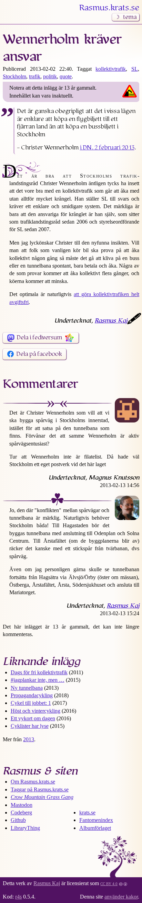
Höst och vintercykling (35, 711)
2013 (28, 739)
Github (18, 820)
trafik (34, 76)
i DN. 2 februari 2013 (107, 147)
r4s (18, 897)
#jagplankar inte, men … (37, 680)
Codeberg (21, 812)
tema (129, 17)
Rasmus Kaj (111, 320)
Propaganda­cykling (32, 695)
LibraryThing (25, 828)
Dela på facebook (39, 354)
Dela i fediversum (39, 337)
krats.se (87, 812)
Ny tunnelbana (27, 688)
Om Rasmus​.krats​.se (33, 782)
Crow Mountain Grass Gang (42, 797)
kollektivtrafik (110, 69)
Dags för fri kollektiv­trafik (39, 672)
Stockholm (14, 76)
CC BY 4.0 (109, 883)
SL (134, 69)
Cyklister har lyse (30, 726)
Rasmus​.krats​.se (109, 8)
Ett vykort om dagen (33, 718)
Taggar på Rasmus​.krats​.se (40, 789)
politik (50, 76)
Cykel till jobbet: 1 (31, 703)
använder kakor (121, 897)
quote (66, 76)
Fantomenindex (96, 820)
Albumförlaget (95, 828)
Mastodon (21, 805)
